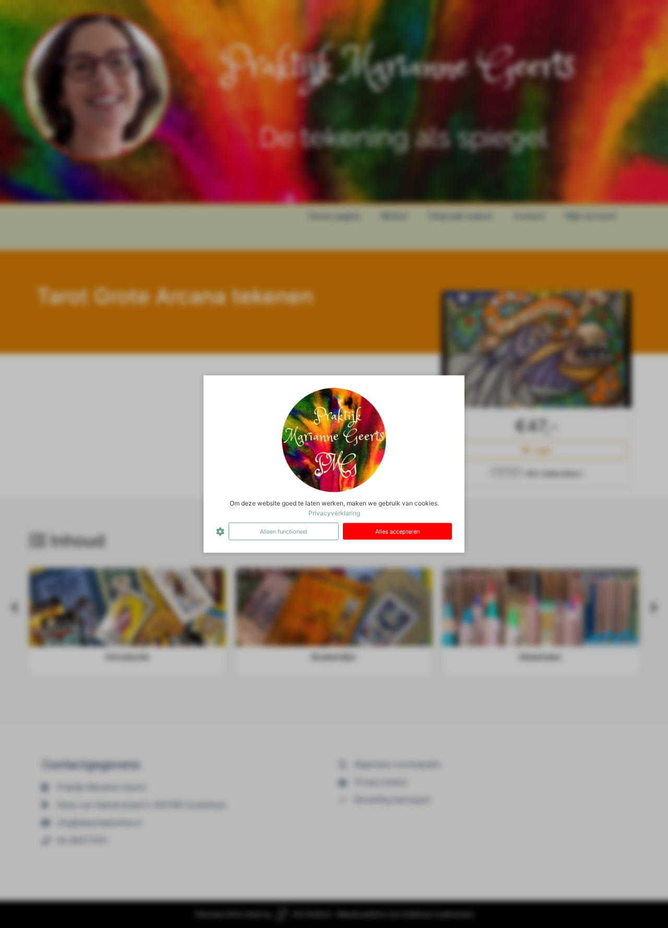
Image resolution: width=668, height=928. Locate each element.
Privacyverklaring (334, 512)
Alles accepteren (397, 531)
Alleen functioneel (283, 531)
